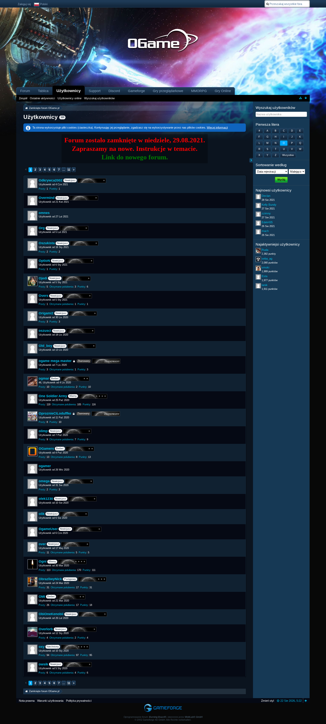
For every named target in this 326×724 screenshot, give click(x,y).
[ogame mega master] (32, 364)
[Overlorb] (32, 632)
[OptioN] (32, 263)
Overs (43, 296)
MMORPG (199, 91)
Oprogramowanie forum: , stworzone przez (163, 717)
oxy (42, 647)
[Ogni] (32, 564)
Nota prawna (27, 700)
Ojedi (43, 278)
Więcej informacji (217, 127)
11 (68, 169)
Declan (266, 195)
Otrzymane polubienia (61, 286)
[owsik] (32, 667)
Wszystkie (288, 155)
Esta (264, 276)
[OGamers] (32, 451)
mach (265, 231)
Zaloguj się (24, 4)
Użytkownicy (68, 90)
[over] (32, 547)
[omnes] (32, 216)
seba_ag (267, 258)
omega (44, 481)
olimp (43, 431)
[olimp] (32, 434)
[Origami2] (32, 316)
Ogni (42, 562)
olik (42, 514)
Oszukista (47, 243)
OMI (42, 596)
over (42, 544)
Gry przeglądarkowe (168, 91)
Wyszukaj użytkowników (275, 108)
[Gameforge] (163, 704)
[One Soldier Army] (32, 399)
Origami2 (46, 313)
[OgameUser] (32, 532)
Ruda (265, 249)
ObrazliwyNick (50, 579)
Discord (114, 91)
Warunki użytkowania (50, 700)
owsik (43, 664)
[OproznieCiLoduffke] (32, 416)
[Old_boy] (32, 348)
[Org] (32, 231)
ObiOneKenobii (51, 614)
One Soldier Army (53, 396)
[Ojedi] (32, 281)
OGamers (46, 448)
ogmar (44, 378)
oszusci (45, 331)
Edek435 (267, 222)
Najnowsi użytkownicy (273, 190)
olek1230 (46, 499)
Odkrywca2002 (50, 180)
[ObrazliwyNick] (32, 582)
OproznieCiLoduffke (55, 413)
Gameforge (136, 91)
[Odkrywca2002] (32, 183)
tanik (265, 285)
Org (42, 228)
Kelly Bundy (269, 204)
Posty (42, 188)
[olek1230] (32, 501)
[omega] (32, 484)
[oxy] (32, 649)
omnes (44, 213)
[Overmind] (32, 200)
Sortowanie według (271, 165)
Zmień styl (267, 700)
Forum (25, 91)
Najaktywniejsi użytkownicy (278, 244)
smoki (265, 267)
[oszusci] (32, 333)
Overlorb (46, 629)
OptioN (44, 261)
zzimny (266, 213)
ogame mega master (55, 361)
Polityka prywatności (78, 700)
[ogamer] (32, 469)
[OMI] (32, 599)
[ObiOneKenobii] (32, 617)
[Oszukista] (32, 246)
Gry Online (223, 91)
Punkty (53, 188)
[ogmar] (32, 381)
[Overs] (32, 298)
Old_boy (45, 346)
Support (95, 91)
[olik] (32, 517)
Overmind (47, 198)
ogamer (45, 466)
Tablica (43, 91)
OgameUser (48, 529)
